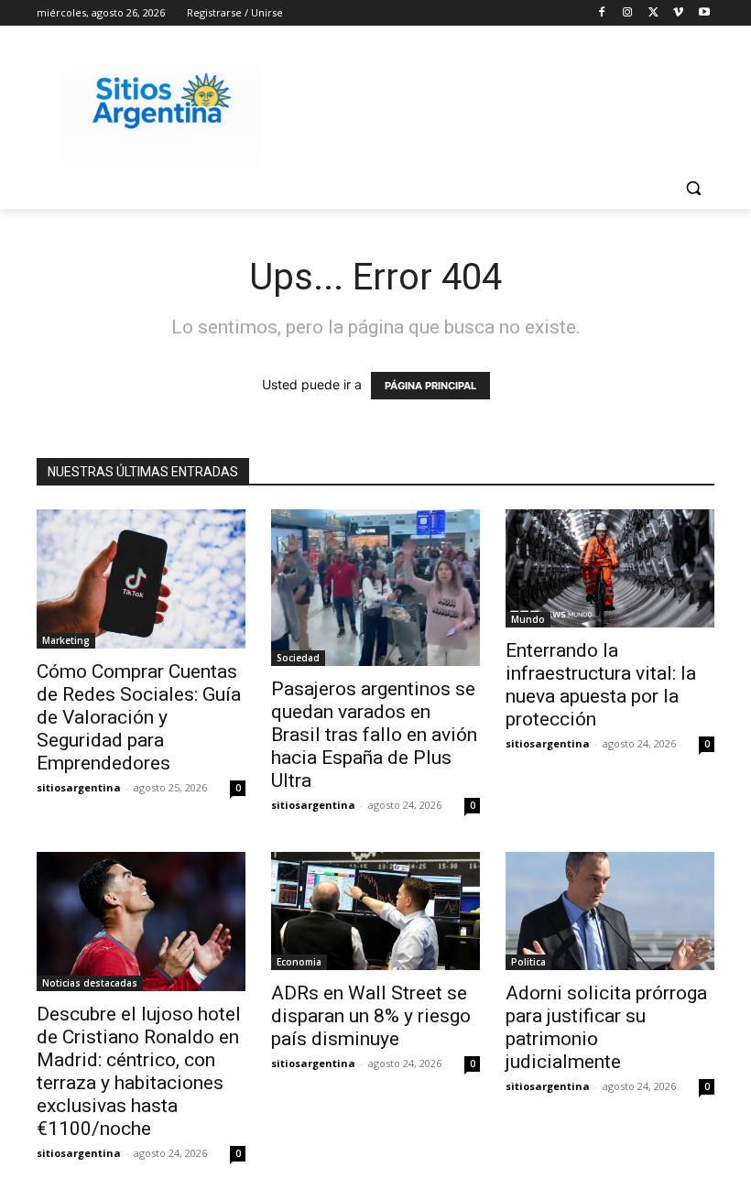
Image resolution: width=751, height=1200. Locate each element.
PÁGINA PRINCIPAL (430, 385)
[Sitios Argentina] (161, 101)
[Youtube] (703, 13)
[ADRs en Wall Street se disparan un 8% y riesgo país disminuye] (375, 910)
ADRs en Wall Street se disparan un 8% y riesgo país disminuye (371, 1016)
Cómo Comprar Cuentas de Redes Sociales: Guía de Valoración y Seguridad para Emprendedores (139, 717)
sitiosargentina (79, 787)
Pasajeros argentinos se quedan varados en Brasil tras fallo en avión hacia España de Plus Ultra (374, 734)
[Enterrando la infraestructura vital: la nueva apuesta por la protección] (610, 568)
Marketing (66, 640)
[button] (692, 188)
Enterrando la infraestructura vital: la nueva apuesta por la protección (601, 684)
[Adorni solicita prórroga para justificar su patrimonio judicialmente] (610, 910)
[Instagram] (627, 13)
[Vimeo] (678, 13)
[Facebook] (602, 13)
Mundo (528, 619)
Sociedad (298, 657)
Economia (299, 961)
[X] (653, 13)
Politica (528, 961)
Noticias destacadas (89, 982)
